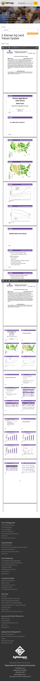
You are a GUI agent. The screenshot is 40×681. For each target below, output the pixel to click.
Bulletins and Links (6, 587)
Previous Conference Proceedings (14, 19)
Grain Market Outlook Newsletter (10, 561)
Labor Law (4, 625)
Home (3, 17)
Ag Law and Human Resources (12, 616)
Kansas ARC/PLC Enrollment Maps (11, 603)
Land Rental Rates (6, 527)
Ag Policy (4, 594)
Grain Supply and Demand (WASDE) (11, 563)
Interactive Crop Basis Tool (9, 565)
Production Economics (8, 538)
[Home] (7, 3)
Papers (3, 638)
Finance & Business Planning (9, 533)
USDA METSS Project (7, 640)
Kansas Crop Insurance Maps (10, 551)
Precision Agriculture (7, 531)
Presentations (5, 571)
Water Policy (5, 609)
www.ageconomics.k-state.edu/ (20, 676)
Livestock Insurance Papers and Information (14, 547)
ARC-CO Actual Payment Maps (10, 600)
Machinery (4, 536)
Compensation (5, 620)
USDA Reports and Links (8, 569)
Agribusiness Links (6, 643)
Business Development (8, 634)
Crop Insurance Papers (8, 549)
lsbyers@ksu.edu (20, 674)
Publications (5, 573)
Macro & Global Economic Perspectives (13, 636)
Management (5, 627)
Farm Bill (4, 596)
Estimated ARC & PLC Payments (10, 598)
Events (9, 17)
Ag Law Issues (5, 618)
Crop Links (4, 553)
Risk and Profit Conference (22, 17)
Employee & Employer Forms (9, 623)
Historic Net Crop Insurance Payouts (12, 611)
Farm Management (8, 523)
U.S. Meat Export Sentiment (9, 589)
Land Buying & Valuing (7, 525)
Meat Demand (5, 583)
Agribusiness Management (11, 632)
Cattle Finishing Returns (8, 580)
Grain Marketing (7, 558)
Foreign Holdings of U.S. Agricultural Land (13, 605)
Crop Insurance (6, 543)
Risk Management (6, 545)
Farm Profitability (6, 529)
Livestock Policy (6, 607)
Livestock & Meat (7, 578)
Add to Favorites (33, 33)
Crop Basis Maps (6, 567)
